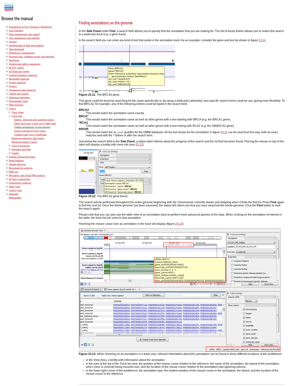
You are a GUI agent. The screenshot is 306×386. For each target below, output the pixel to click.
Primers (13, 86)
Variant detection (17, 164)
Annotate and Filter (21, 149)
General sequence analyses (23, 75)
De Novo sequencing (19, 179)
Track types (18, 112)
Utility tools (14, 186)
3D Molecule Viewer (19, 71)
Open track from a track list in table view (35, 123)
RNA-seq (13, 171)
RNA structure (16, 105)
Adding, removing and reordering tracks (34, 119)
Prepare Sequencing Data (22, 157)
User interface (16, 30)
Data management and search (24, 34)
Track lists (17, 116)
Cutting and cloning (19, 93)
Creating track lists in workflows (30, 134)
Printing (13, 41)
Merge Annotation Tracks (24, 142)
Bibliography (15, 197)
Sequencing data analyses (22, 90)
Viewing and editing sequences (25, 64)
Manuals (18, 8)
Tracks (12, 108)
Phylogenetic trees (18, 101)
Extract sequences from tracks (30, 131)
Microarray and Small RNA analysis (27, 175)
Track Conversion (21, 145)
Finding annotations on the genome (32, 127)
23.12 (139, 144)
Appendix (13, 194)
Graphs (15, 153)
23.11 (262, 40)
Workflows (14, 60)
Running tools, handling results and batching (31, 56)
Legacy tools (15, 190)
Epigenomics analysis (20, 183)
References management (22, 53)
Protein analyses (17, 82)
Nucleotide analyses (19, 79)
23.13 (178, 223)
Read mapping (16, 160)
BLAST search (16, 67)
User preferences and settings (24, 38)
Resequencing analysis (21, 168)
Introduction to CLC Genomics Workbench (30, 27)
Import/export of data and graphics (26, 45)
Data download (16, 49)
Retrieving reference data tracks (28, 138)
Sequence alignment (19, 97)
